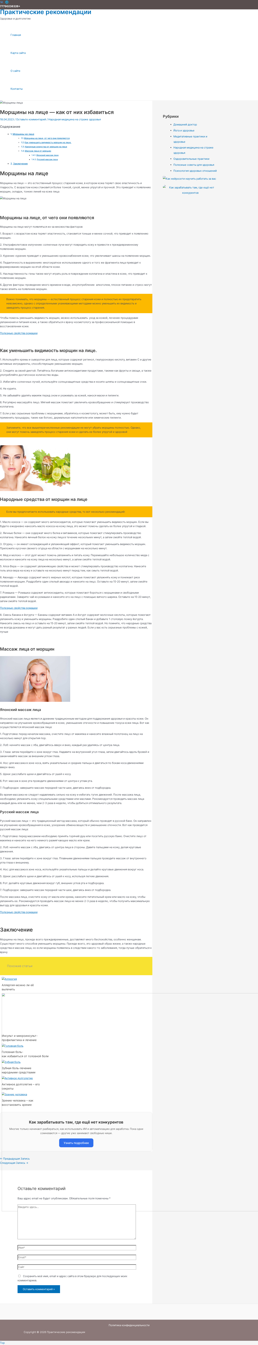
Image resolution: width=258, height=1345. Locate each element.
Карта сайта (18, 53)
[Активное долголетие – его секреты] (17, 1078)
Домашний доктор (185, 124)
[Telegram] (6, 2)
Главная (16, 35)
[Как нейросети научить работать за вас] (190, 178)
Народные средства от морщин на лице (46, 146)
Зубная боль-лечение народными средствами (18, 1070)
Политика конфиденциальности (129, 1325)
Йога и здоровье (183, 130)
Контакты (17, 88)
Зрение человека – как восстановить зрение (17, 1102)
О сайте (15, 70)
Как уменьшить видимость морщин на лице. (48, 142)
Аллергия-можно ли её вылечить (18, 987)
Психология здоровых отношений (195, 170)
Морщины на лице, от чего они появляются (47, 138)
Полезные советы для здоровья (193, 164)
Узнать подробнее (76, 1143)
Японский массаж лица (47, 155)
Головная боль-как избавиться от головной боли (24, 1054)
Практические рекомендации (45, 11)
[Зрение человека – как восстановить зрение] (14, 1094)
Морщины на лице (23, 134)
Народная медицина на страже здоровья (74, 119)
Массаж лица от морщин (38, 151)
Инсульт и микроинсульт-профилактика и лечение (20, 1038)
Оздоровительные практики (191, 158)
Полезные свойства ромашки (19, 333)
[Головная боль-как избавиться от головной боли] (12, 1045)
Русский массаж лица (47, 159)
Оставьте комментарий (31, 119)
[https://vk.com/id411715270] (1, 2)
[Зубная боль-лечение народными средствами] (11, 1062)
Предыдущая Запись (15, 1158)
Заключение (20, 163)
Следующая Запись (14, 1162)
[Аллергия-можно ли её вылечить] (9, 979)
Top (2, 1342)
